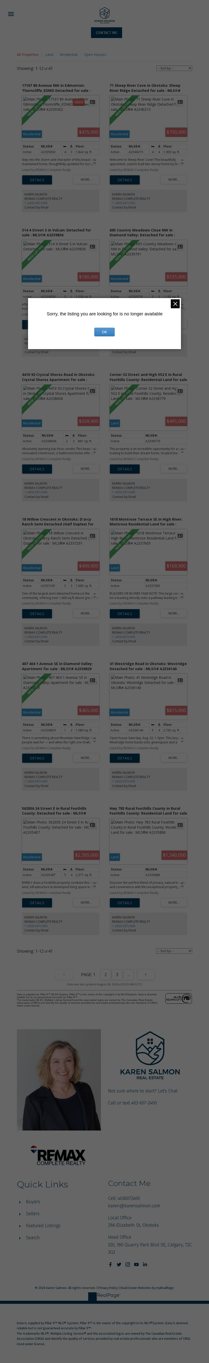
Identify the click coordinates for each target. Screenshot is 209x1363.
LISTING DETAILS (37, 180)
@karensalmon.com (140, 1206)
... (128, 974)
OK (104, 332)
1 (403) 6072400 (35, 203)
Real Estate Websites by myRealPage (147, 1288)
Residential (68, 54)
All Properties (28, 54)
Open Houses (95, 54)
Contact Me (106, 32)
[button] (106, 32)
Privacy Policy (108, 1288)
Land (49, 54)
